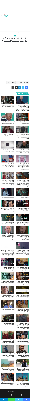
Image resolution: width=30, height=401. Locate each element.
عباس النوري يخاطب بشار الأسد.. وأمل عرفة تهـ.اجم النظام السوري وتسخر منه (22, 355)
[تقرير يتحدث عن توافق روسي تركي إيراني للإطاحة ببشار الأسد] (22, 203)
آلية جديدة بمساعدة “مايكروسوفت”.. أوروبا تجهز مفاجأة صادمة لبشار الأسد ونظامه (23, 136)
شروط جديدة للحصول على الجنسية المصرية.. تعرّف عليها (8, 223)
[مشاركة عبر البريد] (16, 87)
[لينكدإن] (19, 87)
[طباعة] (13, 87)
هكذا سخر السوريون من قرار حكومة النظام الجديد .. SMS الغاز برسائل (22, 296)
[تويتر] (23, 87)
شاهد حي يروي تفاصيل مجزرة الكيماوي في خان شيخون (8, 150)
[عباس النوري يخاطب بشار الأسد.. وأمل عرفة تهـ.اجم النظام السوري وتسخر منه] (22, 349)
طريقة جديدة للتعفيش (22, 82)
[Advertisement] (15, 16)
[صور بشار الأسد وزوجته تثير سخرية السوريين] (22, 116)
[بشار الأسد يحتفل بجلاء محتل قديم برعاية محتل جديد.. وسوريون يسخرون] (22, 262)
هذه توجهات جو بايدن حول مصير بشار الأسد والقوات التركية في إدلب (7, 210)
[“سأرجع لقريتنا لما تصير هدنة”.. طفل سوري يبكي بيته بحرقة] (22, 217)
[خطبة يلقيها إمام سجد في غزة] (7, 192)
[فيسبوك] (26, 87)
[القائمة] (1, 16)
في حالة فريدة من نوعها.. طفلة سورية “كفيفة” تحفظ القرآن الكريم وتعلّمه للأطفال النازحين (7, 341)
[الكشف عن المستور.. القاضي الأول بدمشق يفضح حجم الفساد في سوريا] (7, 377)
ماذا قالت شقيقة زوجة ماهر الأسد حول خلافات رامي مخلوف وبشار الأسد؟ (7, 296)
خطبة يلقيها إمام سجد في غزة (8, 197)
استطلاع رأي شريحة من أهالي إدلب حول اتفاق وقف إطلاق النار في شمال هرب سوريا (23, 369)
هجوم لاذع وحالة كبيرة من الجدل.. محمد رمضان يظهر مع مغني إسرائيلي (23, 310)
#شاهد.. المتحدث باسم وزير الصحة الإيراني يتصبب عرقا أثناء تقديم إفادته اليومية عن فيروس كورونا (22, 252)
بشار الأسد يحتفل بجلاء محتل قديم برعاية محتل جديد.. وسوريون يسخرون (23, 268)
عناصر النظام (11, 82)
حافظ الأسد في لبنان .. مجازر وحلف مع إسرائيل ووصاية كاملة (7, 281)
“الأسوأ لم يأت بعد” (25, 197)
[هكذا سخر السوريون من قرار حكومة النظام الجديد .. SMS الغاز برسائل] (22, 290)
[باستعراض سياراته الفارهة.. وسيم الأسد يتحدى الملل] (7, 318)
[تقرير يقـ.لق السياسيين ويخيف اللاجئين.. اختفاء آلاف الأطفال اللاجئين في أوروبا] (7, 349)
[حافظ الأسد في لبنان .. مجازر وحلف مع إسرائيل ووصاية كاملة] (7, 276)
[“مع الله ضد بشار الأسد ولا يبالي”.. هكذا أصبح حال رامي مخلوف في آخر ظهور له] (7, 262)
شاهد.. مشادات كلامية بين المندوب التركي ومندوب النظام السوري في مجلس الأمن (22, 151)
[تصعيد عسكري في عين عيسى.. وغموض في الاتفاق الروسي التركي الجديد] (7, 363)
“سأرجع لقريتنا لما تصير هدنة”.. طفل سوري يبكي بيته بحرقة (23, 223)
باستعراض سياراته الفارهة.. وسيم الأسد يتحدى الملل (9, 324)
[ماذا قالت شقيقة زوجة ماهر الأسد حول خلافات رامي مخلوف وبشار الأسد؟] (7, 290)
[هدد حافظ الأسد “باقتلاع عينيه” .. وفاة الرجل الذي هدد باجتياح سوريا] (22, 335)
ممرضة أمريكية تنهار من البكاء (8, 309)
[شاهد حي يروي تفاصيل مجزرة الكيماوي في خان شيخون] (7, 144)
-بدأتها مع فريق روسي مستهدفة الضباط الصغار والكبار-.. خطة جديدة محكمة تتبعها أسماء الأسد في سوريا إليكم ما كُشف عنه (23, 326)
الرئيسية (16, 32)
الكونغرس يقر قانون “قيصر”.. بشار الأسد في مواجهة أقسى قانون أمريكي (22, 282)
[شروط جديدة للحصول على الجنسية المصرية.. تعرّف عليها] (7, 217)
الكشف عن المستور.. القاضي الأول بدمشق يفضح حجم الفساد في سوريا (7, 383)
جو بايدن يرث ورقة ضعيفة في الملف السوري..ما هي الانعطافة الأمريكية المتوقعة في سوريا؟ (23, 384)
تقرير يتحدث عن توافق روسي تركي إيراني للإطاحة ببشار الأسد (22, 209)
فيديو (12, 32)
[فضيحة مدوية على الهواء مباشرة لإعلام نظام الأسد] (7, 129)
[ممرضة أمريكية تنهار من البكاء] (7, 304)
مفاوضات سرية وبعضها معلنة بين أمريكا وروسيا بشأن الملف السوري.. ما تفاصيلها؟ (8, 165)
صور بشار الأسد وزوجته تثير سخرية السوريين (23, 122)
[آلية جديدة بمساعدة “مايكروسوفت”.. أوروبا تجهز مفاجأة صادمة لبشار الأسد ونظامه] (22, 129)
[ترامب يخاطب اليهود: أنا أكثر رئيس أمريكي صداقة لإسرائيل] (7, 116)
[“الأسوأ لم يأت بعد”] (22, 192)
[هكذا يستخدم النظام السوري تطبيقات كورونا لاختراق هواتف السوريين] (7, 100)
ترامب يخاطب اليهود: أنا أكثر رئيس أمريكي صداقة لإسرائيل (8, 122)
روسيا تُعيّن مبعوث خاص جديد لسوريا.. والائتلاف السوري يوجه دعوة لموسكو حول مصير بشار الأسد (8, 237)
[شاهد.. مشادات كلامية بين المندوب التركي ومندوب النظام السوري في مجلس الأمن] (22, 144)
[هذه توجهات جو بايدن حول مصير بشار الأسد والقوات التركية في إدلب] (7, 203)
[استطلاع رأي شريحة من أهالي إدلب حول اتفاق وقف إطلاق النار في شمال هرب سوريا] (22, 363)
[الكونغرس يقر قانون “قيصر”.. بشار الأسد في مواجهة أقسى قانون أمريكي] (22, 276)
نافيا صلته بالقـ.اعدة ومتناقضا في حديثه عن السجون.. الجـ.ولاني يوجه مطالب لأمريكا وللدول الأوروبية (23, 237)
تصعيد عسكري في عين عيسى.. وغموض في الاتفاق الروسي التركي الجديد (7, 369)
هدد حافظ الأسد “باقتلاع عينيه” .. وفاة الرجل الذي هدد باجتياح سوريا (22, 341)
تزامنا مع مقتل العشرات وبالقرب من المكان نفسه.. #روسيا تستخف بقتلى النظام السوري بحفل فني (7, 182)
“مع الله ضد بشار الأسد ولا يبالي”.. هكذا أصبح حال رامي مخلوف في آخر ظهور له (8, 268)
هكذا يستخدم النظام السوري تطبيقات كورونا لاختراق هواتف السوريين (8, 106)
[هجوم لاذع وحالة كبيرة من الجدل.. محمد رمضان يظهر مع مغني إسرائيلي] (22, 304)
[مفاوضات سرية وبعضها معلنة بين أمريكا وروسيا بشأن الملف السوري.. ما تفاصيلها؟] (7, 158)
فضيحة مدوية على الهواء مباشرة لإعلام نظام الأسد (9, 135)
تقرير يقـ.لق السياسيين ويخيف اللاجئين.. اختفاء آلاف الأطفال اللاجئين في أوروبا (8, 355)
